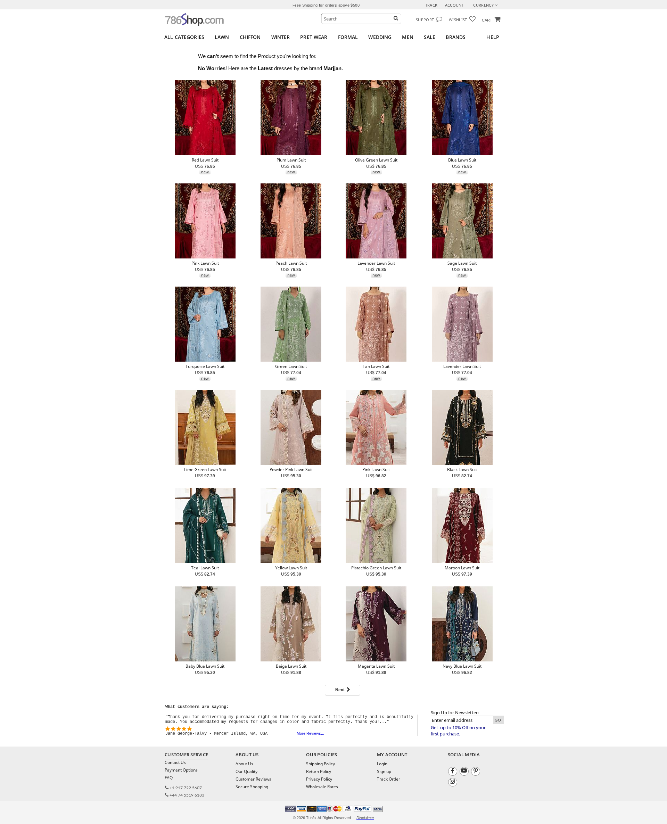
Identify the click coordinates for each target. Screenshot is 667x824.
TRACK (431, 5)
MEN (407, 37)
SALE (430, 37)
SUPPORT (425, 19)
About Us (244, 764)
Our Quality (246, 771)
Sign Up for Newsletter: (455, 712)
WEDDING (380, 37)
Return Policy (318, 771)
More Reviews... (310, 733)
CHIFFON (250, 37)
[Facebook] (453, 772)
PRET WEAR (313, 37)
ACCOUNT (454, 5)
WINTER (280, 37)
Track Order (388, 779)
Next (341, 689)
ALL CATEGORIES (184, 37)
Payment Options (181, 770)
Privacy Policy (319, 779)
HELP (492, 37)
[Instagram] (453, 783)
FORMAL (348, 37)
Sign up (384, 771)
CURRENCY (484, 5)
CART (487, 20)
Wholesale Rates (322, 787)
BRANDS (456, 37)
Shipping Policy (320, 764)
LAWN (222, 37)
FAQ (169, 778)
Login (382, 764)
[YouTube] (465, 772)
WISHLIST (458, 19)
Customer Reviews (253, 779)
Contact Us (175, 762)
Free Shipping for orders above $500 (326, 5)
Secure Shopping (252, 787)
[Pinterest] (476, 772)
